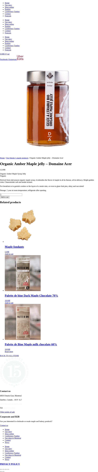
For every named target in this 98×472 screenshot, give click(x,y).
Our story (8, 5)
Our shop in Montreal (13, 438)
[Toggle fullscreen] (3, 469)
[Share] (6, 469)
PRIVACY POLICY (10, 464)
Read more (9, 352)
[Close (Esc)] (8, 469)
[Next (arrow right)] (3, 471)
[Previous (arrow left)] (1, 471)
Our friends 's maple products (17, 158)
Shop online (9, 7)
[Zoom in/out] (1, 469)
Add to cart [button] (9, 254)
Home (7, 3)
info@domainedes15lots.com (11, 404)
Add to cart (5, 197)
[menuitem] (8, 16)
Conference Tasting (12, 12)
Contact (8, 14)
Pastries (8, 9)
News (7, 442)
